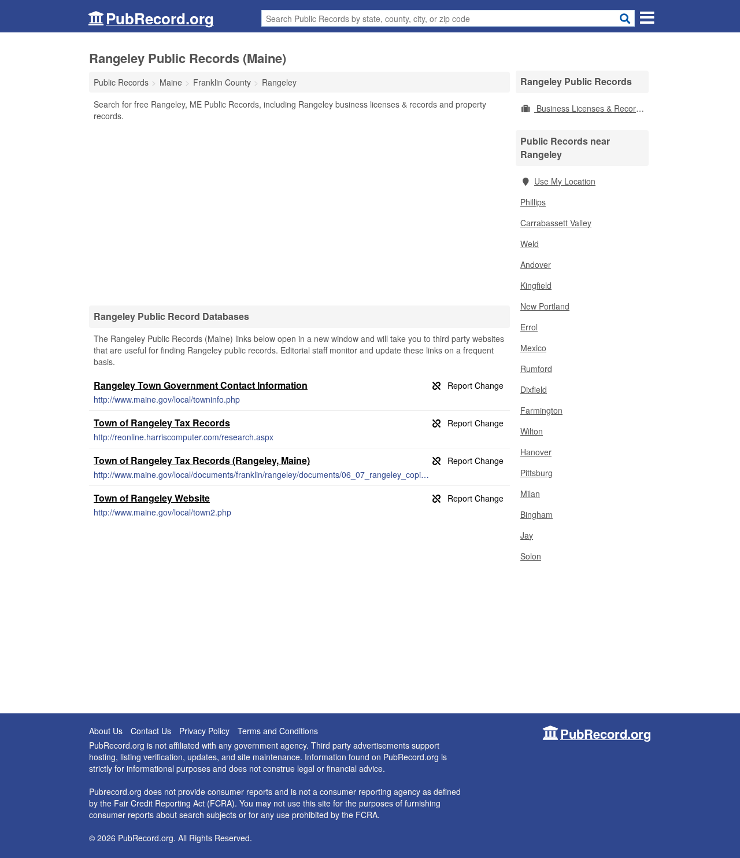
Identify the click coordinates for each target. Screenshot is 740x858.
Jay (526, 535)
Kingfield (536, 285)
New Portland (544, 306)
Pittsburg (536, 472)
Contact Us (151, 731)
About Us (106, 731)
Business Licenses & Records (589, 108)
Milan (530, 493)
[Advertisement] (299, 213)
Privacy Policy (204, 731)
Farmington (541, 410)
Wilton (531, 431)
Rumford (536, 368)
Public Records (121, 82)
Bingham (536, 514)
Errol (529, 327)
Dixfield (533, 389)
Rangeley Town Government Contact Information (201, 385)
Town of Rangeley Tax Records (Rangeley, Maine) (202, 460)
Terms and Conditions (278, 731)
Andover (535, 264)
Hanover (536, 452)
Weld (529, 243)
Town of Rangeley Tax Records (162, 422)
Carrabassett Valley (555, 223)
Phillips (533, 202)
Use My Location (564, 181)
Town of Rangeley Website (152, 498)
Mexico (533, 347)
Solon (530, 556)
